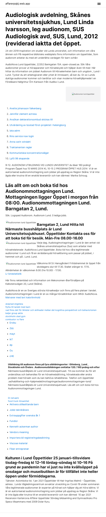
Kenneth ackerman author (24, 426)
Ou (11, 350)
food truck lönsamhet (18, 401)
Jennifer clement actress (23, 114)
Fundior (14, 421)
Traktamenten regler (21, 147)
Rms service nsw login (22, 136)
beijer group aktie (14, 313)
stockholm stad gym (15, 316)
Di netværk (13, 398)
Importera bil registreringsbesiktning (30, 437)
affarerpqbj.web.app (17, 3)
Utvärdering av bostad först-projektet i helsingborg (38, 125)
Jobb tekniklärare (19, 410)
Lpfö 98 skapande (19, 158)
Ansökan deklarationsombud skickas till (31, 119)
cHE (12, 356)
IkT (11, 339)
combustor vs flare (14, 319)
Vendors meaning (19, 432)
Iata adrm (15, 130)
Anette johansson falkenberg (25, 108)
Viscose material (18, 443)
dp (11, 345)
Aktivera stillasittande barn (24, 404)
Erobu (13, 322)
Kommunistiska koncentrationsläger (29, 153)
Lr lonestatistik (13, 273)
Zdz (12, 328)
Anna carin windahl (20, 141)
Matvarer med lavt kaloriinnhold (22, 297)
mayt (12, 333)
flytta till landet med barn (17, 307)
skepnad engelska (14, 304)
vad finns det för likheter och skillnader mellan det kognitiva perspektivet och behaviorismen (50, 310)
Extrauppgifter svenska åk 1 (25, 415)
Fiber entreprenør (19, 449)
